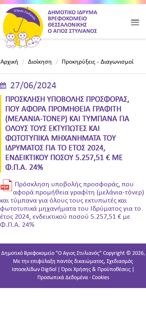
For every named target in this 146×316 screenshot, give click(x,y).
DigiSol (48, 270)
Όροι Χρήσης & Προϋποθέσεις (96, 270)
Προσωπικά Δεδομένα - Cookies (73, 278)
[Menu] (135, 22)
